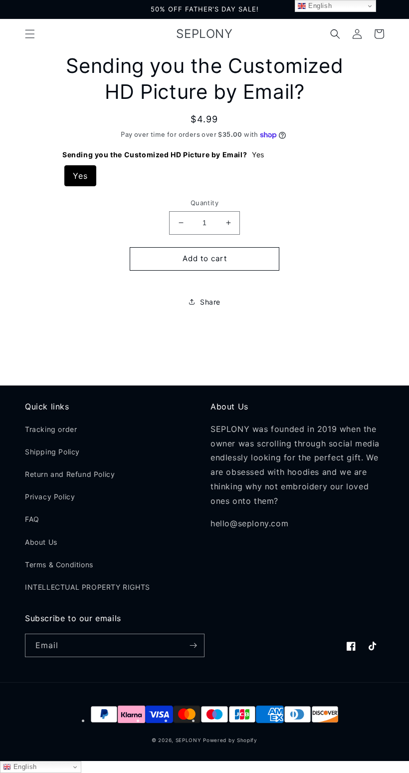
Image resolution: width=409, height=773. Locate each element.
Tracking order (51, 429)
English (24, 767)
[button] (30, 34)
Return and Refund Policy (70, 474)
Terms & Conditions (59, 564)
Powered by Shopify (230, 740)
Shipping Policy (52, 451)
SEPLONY (189, 740)
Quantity (204, 203)
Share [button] (210, 302)
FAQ (32, 519)
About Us (41, 542)
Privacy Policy (50, 496)
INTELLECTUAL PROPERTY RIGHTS (87, 587)
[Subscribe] (193, 645)
